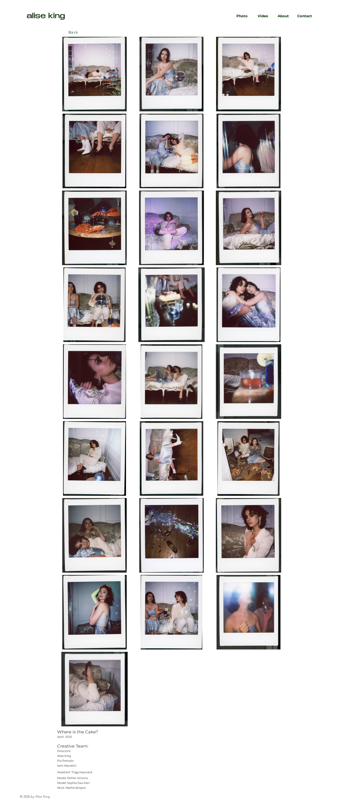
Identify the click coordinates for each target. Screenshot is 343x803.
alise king (46, 16)
